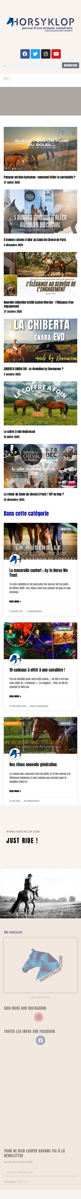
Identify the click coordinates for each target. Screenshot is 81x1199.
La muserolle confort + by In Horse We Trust (38, 572)
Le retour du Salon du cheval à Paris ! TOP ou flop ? (34, 494)
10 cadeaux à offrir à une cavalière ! (37, 670)
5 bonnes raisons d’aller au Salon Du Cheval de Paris (35, 239)
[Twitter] (35, 54)
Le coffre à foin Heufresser (19, 431)
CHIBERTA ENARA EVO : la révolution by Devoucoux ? (33, 368)
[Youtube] (56, 54)
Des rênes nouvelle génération (33, 765)
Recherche (70, 65)
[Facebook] (25, 54)
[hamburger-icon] (6, 78)
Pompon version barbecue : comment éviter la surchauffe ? (39, 177)
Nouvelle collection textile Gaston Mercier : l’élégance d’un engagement (38, 304)
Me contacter (13, 932)
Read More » (15, 601)
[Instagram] (45, 54)
